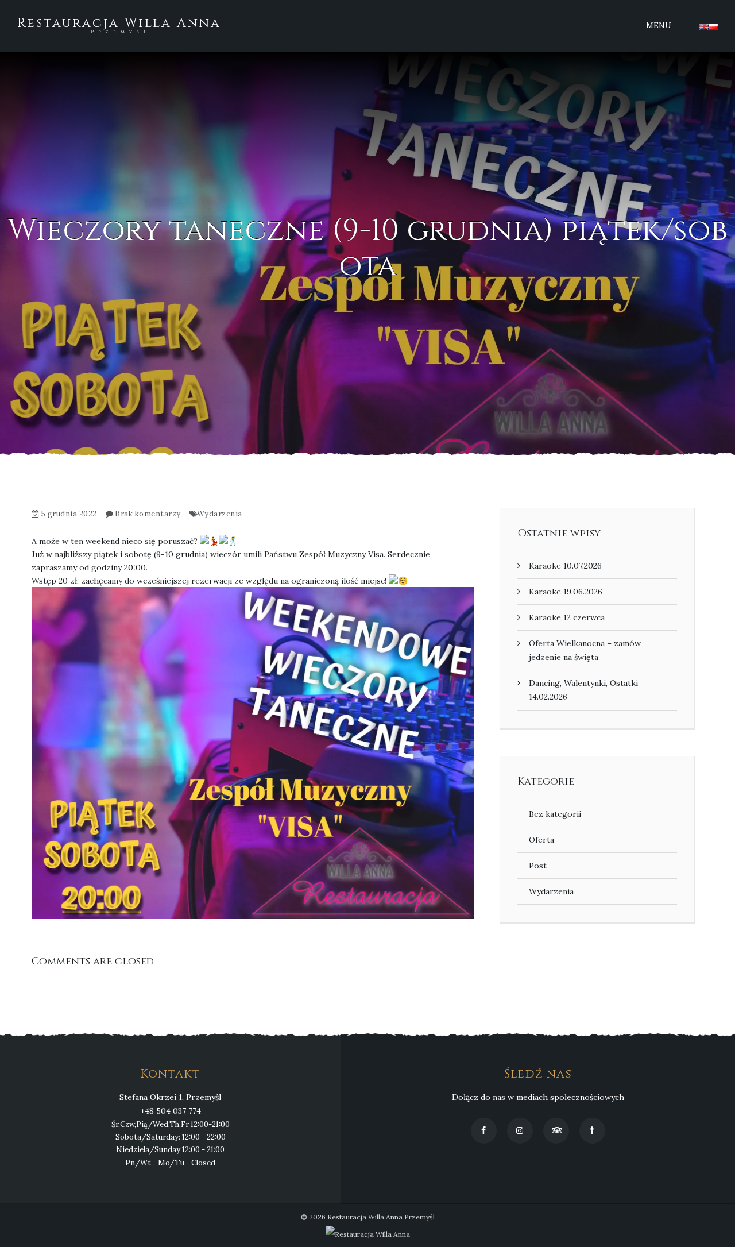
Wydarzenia (219, 514)
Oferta (541, 840)
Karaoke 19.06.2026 (565, 591)
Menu (658, 25)
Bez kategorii (555, 814)
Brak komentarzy (148, 514)
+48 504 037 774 (170, 1111)
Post (538, 865)
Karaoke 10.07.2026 (565, 566)
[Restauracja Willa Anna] (368, 1234)
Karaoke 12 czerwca (567, 617)
